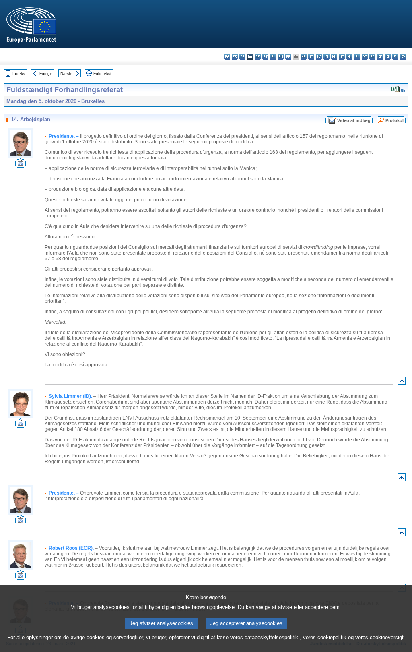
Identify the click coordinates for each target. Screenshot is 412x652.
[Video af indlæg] (20, 165)
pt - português (365, 57)
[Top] (401, 382)
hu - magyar (334, 57)
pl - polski (357, 57)
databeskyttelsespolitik (271, 637)
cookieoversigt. (387, 637)
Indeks (18, 73)
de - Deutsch (258, 57)
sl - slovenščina (388, 57)
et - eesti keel (265, 57)
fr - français (288, 57)
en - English (281, 57)
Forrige (45, 73)
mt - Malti (342, 57)
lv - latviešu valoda (319, 57)
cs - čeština (242, 57)
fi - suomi (395, 57)
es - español (235, 57)
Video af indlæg (354, 120)
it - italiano (311, 57)
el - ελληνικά (273, 57)
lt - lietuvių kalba (326, 57)
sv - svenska (403, 57)
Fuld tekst (102, 73)
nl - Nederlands (349, 57)
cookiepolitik (331, 637)
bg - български (227, 57)
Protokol (394, 120)
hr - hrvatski (304, 57)
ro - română (372, 57)
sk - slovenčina (380, 57)
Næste (66, 73)
